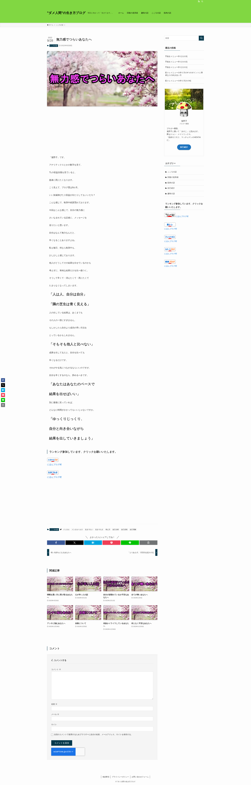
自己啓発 (124, 529)
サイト (54, 724)
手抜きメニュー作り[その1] (176, 67)
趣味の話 (171, 193)
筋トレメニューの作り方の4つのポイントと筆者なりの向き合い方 (184, 73)
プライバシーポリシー (120, 777)
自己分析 (116, 529)
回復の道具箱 (172, 177)
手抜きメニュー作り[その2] (176, 62)
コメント (56, 669)
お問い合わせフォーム (140, 777)
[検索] (202, 1)
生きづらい (89, 529)
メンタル (66, 529)
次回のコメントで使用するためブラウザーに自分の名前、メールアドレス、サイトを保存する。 (93, 734)
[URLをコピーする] (148, 542)
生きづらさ (99, 529)
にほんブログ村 (54, 464)
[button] (56, 542)
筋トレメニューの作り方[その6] (178, 81)
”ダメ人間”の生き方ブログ (66, 12)
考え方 (107, 529)
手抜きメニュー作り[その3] (176, 56)
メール (55, 714)
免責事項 (105, 777)
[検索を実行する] (201, 38)
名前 (54, 704)
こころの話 (53, 45)
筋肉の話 (171, 183)
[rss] (199, 1)
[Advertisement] (102, 129)
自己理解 (133, 529)
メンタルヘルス (77, 529)
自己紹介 (184, 147)
